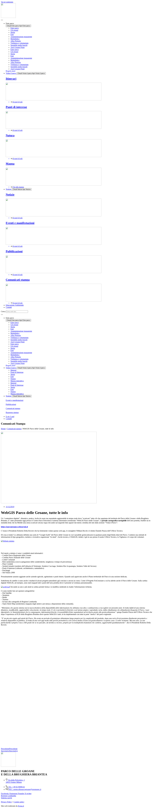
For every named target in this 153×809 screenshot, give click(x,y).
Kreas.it (21, 806)
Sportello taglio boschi (19, 45)
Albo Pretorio (16, 41)
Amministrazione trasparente (21, 37)
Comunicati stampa (13, 408)
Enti (12, 35)
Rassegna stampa (12, 412)
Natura (13, 379)
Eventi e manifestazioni (14, 400)
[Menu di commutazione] (2, 314)
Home (3, 429)
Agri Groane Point (18, 47)
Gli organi (14, 30)
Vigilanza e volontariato (19, 43)
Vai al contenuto (7, 2)
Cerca (3, 311)
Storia (13, 32)
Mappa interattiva (17, 381)
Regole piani (10, 71)
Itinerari (13, 370)
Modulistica (15, 39)
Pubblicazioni (11, 404)
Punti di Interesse (17, 372)
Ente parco (15, 28)
